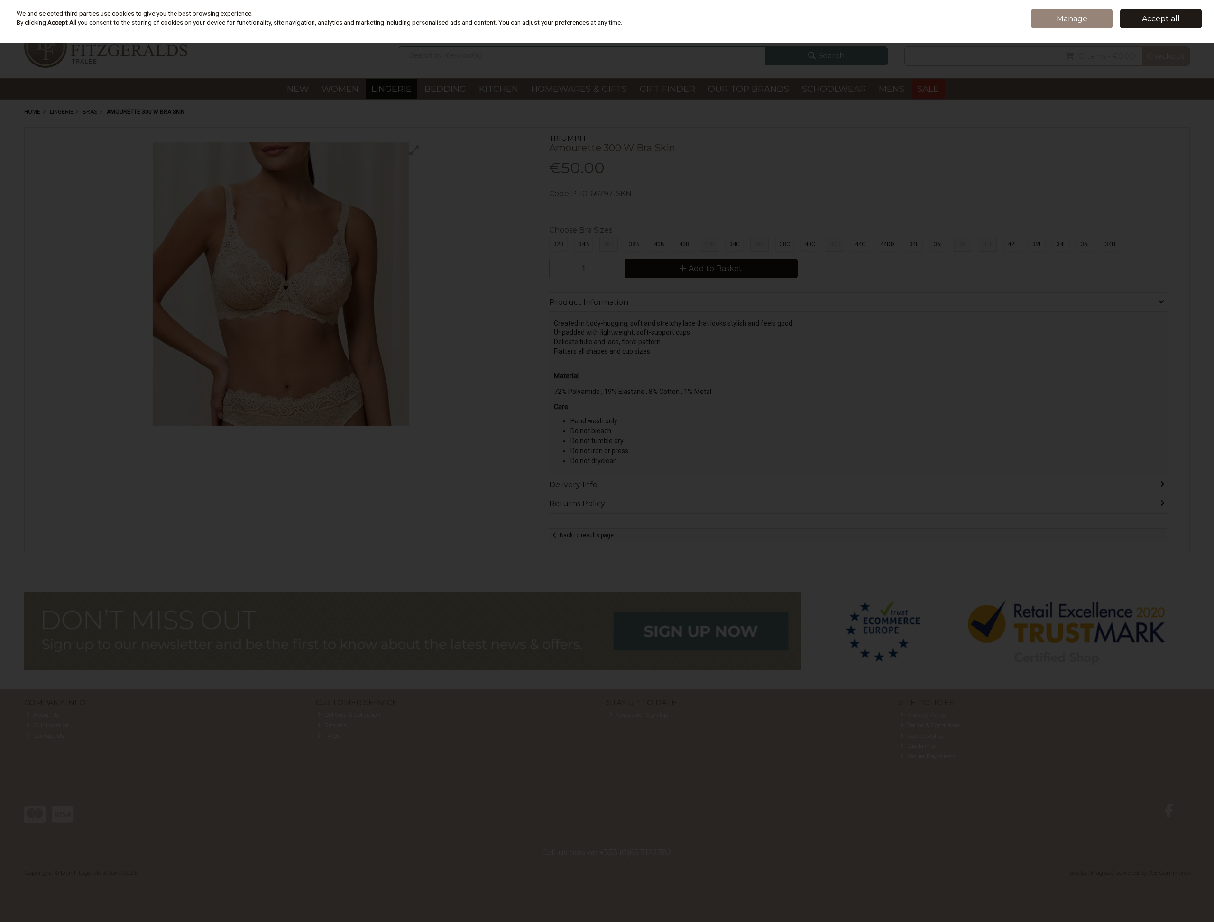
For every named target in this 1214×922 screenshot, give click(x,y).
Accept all (1161, 18)
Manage (1072, 18)
